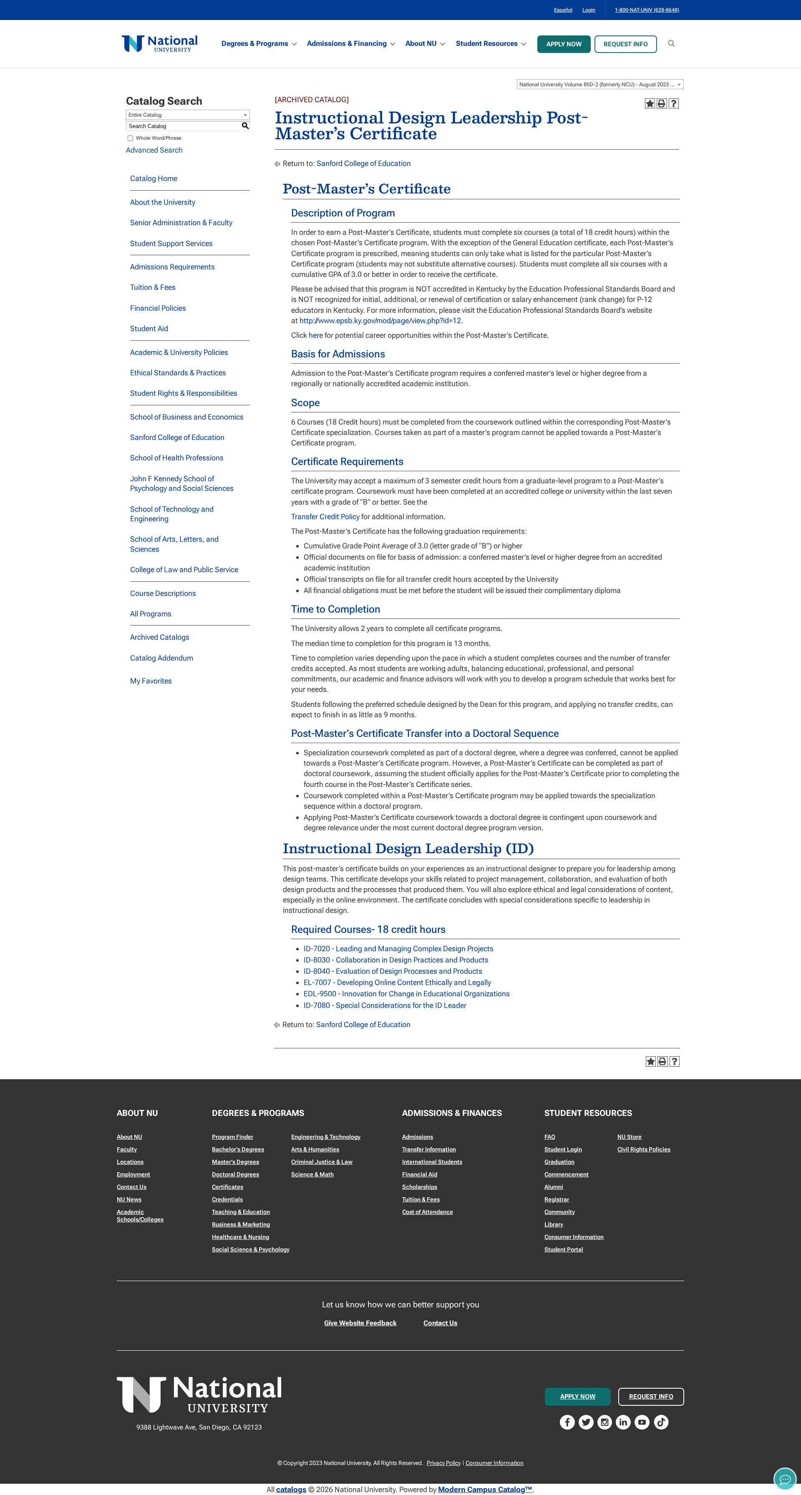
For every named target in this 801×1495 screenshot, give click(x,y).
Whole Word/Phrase (158, 138)
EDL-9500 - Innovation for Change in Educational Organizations (407, 993)
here (316, 335)
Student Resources (487, 43)
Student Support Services (171, 243)
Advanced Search (154, 150)
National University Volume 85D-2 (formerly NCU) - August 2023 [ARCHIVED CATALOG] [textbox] (601, 84)
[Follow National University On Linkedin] (623, 1421)
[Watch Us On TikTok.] (661, 1421)
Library (553, 1224)
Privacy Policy (444, 1463)
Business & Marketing (241, 1224)
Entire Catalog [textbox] (145, 115)
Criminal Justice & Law (322, 1161)
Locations (130, 1161)
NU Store (629, 1136)
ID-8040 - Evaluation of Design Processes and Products (393, 971)
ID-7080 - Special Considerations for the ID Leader (385, 1005)
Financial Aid (419, 1174)
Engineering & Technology (325, 1136)
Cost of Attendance (427, 1212)
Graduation (559, 1161)
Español (563, 10)
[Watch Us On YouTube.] (642, 1421)
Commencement (566, 1174)
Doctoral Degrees (235, 1174)
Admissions (417, 1136)
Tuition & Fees (153, 287)
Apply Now (564, 44)
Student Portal (563, 1249)
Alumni (553, 1186)
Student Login (563, 1149)
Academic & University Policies (179, 352)
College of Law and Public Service (184, 569)
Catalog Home (153, 178)
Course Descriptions (163, 593)
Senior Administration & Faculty (181, 222)
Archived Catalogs (159, 637)
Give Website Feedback (360, 1323)
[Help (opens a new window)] (674, 103)
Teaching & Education (241, 1212)
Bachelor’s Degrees (238, 1149)
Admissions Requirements (172, 266)
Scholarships (419, 1186)
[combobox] (600, 84)
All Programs (150, 613)
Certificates (227, 1186)
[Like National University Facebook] (567, 1421)
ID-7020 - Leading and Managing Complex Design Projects (399, 948)
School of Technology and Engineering (172, 514)
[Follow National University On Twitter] (586, 1421)
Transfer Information (429, 1149)
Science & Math (312, 1174)
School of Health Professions (177, 457)
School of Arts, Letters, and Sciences (174, 544)
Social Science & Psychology (251, 1249)
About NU (421, 43)
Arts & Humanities (315, 1149)
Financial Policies (158, 308)
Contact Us (131, 1186)
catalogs (291, 1489)
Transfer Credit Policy (325, 516)
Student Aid (149, 328)
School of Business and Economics (187, 416)
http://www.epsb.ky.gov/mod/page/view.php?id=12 (380, 320)
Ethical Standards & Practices (178, 372)
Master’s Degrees (235, 1161)
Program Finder (232, 1136)
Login (588, 10)
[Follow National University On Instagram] (604, 1421)
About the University (162, 202)
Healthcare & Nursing (240, 1237)
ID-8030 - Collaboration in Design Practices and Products (396, 959)
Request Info (626, 44)
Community (559, 1212)
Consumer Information (574, 1237)
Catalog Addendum (161, 657)
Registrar (556, 1199)
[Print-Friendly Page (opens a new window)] (662, 103)
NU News (129, 1199)
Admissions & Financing (347, 43)
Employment (133, 1174)
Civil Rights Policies (643, 1149)
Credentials (227, 1199)
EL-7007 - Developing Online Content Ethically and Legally (397, 982)
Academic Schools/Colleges (140, 1216)
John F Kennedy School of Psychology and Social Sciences (182, 483)
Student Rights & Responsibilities (183, 393)
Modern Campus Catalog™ (485, 1489)
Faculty (127, 1149)
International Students (432, 1161)
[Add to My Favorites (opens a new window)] (650, 103)
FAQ (549, 1136)
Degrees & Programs (255, 43)
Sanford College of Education (177, 437)
